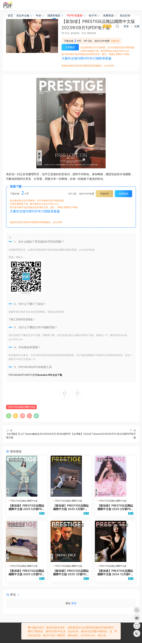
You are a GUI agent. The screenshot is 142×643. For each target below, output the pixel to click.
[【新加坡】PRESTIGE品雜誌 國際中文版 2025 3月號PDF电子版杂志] (115, 476)
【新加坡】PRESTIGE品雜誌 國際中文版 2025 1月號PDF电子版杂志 (71, 572)
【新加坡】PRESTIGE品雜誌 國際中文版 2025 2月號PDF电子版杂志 (26, 572)
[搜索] (117, 26)
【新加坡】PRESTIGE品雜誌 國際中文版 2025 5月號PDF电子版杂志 (26, 507)
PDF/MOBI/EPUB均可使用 (35, 374)
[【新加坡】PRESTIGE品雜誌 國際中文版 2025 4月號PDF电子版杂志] (71, 476)
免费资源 (108, 15)
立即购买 (70, 47)
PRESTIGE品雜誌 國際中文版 (21, 407)
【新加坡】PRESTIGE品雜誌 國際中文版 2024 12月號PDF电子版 (115, 572)
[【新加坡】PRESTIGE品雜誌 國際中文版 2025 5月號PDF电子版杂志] (26, 476)
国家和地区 (53, 15)
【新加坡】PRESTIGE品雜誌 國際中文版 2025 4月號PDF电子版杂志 (71, 507)
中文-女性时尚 (72, 33)
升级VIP (115, 41)
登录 (74, 603)
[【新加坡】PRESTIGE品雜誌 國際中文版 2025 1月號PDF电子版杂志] (71, 541)
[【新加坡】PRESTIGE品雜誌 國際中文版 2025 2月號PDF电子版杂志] (26, 541)
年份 (38, 15)
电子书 (93, 15)
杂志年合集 (22, 15)
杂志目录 (125, 15)
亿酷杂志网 (8, 5)
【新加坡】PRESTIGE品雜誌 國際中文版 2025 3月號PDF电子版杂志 (115, 507)
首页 (10, 15)
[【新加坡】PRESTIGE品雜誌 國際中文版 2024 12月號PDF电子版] (115, 541)
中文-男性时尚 (89, 33)
